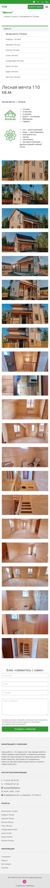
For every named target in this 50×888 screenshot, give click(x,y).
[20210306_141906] (25, 529)
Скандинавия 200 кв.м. (15, 61)
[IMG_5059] (25, 266)
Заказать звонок (36, 7)
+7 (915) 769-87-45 (11, 780)
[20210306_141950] (25, 409)
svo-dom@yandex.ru (12, 787)
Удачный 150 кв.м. (13, 44)
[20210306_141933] (25, 457)
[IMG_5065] (25, 194)
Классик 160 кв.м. (13, 50)
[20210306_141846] (25, 600)
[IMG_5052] (25, 314)
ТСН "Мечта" (7, 7)
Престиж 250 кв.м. (13, 77)
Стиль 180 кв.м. (12, 55)
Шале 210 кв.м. (12, 66)
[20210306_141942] (25, 433)
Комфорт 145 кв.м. (13, 39)
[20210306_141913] (25, 505)
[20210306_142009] (25, 361)
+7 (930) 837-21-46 (11, 784)
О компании (5, 857)
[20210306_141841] (25, 624)
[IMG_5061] (25, 242)
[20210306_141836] (25, 648)
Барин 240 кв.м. (12, 71)
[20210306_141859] (25, 553)
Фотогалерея (6, 864)
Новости (4, 860)
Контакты (4, 868)
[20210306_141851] (25, 576)
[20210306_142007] (25, 385)
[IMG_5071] (25, 170)
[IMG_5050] (25, 338)
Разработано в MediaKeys (25, 886)
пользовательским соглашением (14, 724)
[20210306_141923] (25, 481)
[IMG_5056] (25, 290)
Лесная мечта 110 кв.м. (16, 34)
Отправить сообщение (25, 729)
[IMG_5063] (25, 218)
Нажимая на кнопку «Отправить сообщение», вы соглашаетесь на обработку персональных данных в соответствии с (25, 722)
